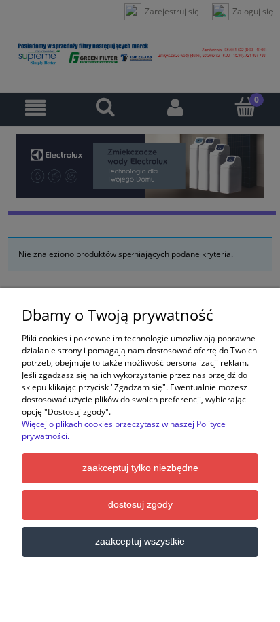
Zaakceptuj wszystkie (140, 541)
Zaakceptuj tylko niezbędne (140, 468)
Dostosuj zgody (140, 505)
